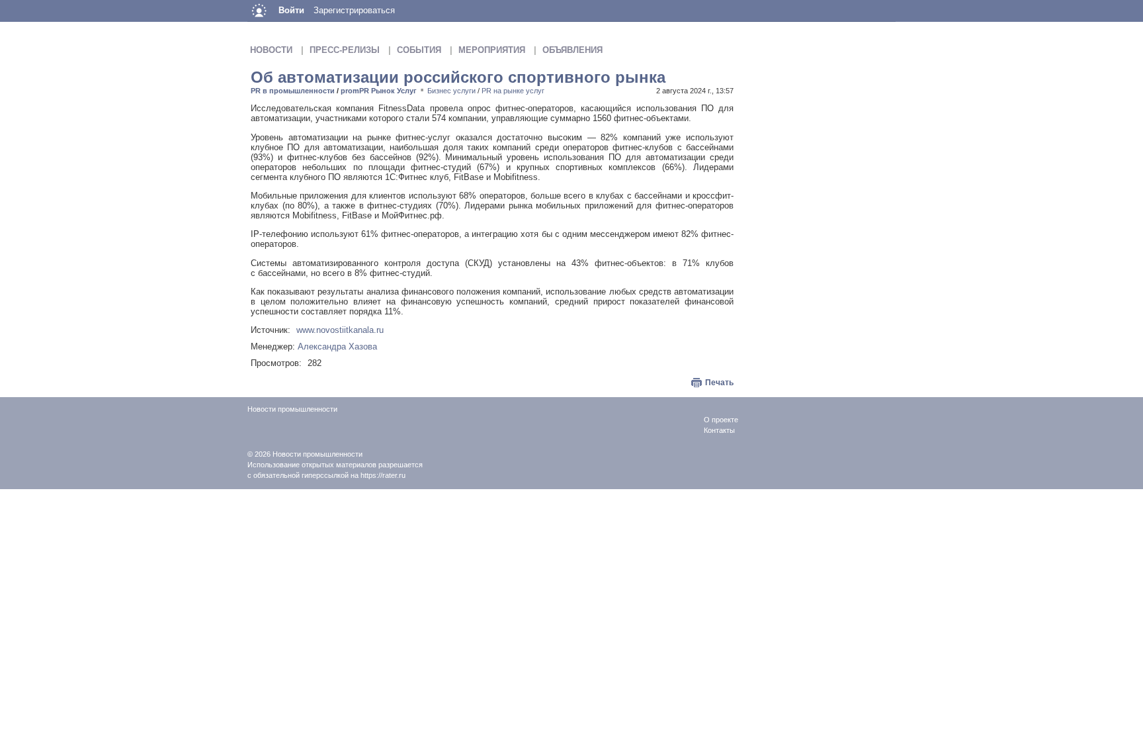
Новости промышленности (317, 454)
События (419, 50)
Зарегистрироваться (354, 10)
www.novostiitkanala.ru (340, 330)
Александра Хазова (337, 346)
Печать (719, 382)
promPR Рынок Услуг (379, 91)
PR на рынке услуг (513, 91)
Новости (271, 50)
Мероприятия (491, 50)
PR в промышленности (293, 91)
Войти (291, 10)
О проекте (721, 420)
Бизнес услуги (451, 91)
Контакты (719, 430)
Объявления (572, 50)
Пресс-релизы (345, 50)
